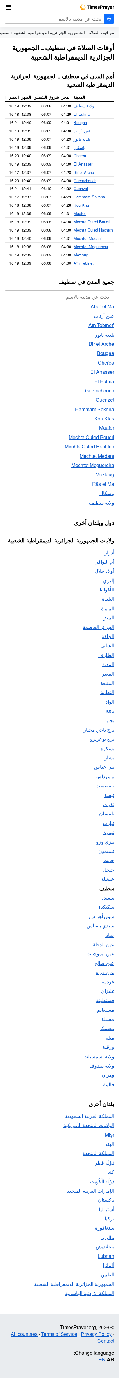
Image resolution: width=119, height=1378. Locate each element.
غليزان (107, 990)
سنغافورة (104, 1227)
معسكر (106, 1028)
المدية (108, 664)
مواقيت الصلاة (101, 32)
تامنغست (105, 785)
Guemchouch (85, 180)
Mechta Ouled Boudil (92, 221)
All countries (24, 1333)
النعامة (107, 692)
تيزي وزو (105, 841)
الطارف (106, 654)
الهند (109, 1143)
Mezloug (81, 255)
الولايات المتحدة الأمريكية (88, 1125)
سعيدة (107, 897)
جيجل (108, 869)
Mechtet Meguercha (91, 246)
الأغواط (106, 589)
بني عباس (104, 766)
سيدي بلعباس (100, 925)
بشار (109, 757)
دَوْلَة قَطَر (104, 1162)
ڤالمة (108, 1084)
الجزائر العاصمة (98, 626)
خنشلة (107, 878)
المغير (108, 673)
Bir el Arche (84, 172)
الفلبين (107, 1274)
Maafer (80, 213)
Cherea (80, 155)
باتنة (110, 710)
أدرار (109, 552)
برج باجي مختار (99, 729)
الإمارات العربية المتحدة (90, 1190)
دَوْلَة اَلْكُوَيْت (102, 1181)
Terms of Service (59, 1333)
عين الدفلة (103, 944)
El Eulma (82, 114)
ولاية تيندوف (101, 1065)
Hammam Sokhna (89, 197)
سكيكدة (106, 906)
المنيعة (107, 682)
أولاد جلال (104, 570)
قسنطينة (105, 1000)
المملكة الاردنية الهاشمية (89, 1293)
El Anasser (83, 164)
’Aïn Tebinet (84, 263)
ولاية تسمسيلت (98, 1056)
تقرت (108, 804)
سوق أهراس (101, 916)
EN (102, 1359)
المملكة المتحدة (98, 1153)
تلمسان (106, 813)
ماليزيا (107, 1237)
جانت (108, 860)
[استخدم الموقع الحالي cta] (109, 19)
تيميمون (106, 850)
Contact (105, 1340)
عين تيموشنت (100, 953)
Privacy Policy (96, 1333)
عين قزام (104, 972)
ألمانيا (108, 1265)
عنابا (109, 935)
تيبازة (108, 832)
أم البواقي (104, 561)
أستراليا (106, 1209)
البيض (108, 617)
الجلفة (108, 636)
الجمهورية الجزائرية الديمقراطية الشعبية (49, 32)
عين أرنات (82, 131)
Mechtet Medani (88, 238)
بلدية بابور (82, 139)
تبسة (109, 794)
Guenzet (81, 188)
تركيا (109, 1218)
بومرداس (105, 776)
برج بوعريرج (101, 738)
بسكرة (107, 748)
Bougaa (80, 122)
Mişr (109, 1134)
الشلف (107, 645)
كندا (110, 1171)
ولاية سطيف (84, 106)
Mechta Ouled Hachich (93, 230)
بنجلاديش (105, 1246)
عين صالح (104, 962)
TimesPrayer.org (97, 7)
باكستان (106, 1199)
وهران (108, 1074)
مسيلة (107, 1018)
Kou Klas (81, 205)
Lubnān (106, 1255)
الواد (110, 701)
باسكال (79, 147)
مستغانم (105, 1009)
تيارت (108, 822)
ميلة (110, 1037)
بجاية (109, 720)
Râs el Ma (103, 483)
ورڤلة (108, 1046)
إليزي (108, 580)
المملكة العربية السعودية (89, 1115)
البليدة (108, 598)
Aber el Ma (102, 306)
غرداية (108, 981)
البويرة (107, 608)
